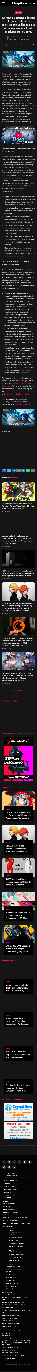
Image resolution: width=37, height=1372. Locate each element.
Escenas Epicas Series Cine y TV (13, 1305)
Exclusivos (10, 1264)
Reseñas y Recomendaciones (16, 1269)
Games (5, 1202)
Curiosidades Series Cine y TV (13, 1302)
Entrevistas (10, 1280)
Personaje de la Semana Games (15, 1218)
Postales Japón (15, 1257)
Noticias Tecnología (10, 1321)
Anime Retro (8, 1198)
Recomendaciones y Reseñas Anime (16, 1178)
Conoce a (12, 1235)
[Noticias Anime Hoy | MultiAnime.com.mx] (18, 3)
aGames (18, 12)
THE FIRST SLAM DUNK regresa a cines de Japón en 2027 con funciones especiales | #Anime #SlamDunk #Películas (18, 1057)
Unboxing (9, 1289)
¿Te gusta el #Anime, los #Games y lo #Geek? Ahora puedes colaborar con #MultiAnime (16, 1342)
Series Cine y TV (8, 1294)
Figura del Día (11, 1274)
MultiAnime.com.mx (22, 404)
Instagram (8, 394)
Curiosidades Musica (16, 1237)
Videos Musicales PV (16, 1243)
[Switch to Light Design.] (31, 3)
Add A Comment (18, 690)
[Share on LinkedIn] (26, 45)
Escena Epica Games (10, 1220)
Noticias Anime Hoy (10, 1175)
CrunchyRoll (8, 1183)
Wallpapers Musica (16, 1246)
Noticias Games (9, 1203)
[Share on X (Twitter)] (16, 45)
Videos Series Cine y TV (10, 1315)
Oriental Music (14, 1240)
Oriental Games (9, 1209)
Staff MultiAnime (8, 1358)
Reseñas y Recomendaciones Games (16, 1223)
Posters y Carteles (9, 1318)
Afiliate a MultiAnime (10, 1353)
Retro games (8, 1226)
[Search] (34, 3)
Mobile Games (8, 1206)
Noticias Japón (15, 1252)
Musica (11, 1230)
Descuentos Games (10, 1212)
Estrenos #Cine (8, 1308)
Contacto (6, 1335)
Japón (11, 1250)
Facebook (16, 394)
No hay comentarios (24, 39)
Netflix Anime (8, 1186)
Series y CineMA (8, 1293)
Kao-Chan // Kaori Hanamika (12, 1338)
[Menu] (3, 3)
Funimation (7, 1192)
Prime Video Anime (10, 1189)
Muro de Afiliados (9, 1350)
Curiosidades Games (10, 1215)
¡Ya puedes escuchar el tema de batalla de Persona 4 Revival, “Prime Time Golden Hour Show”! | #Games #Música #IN (18, 506)
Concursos (10, 1272)
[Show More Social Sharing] (33, 45)
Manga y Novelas (10, 1181)
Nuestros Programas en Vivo (13, 1355)
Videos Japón (14, 1260)
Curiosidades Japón (16, 1255)
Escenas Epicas (11, 1286)
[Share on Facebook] (6, 45)
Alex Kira (15, 37)
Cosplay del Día (12, 1283)
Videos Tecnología (9, 1326)
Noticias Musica (15, 1232)
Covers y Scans (9, 1195)
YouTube (27, 394)
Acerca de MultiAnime (10, 1347)
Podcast (17, 1330)
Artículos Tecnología (10, 1324)
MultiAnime (6, 1333)
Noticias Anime (9, 1173)
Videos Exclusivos (13, 1266)
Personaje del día (12, 1277)
